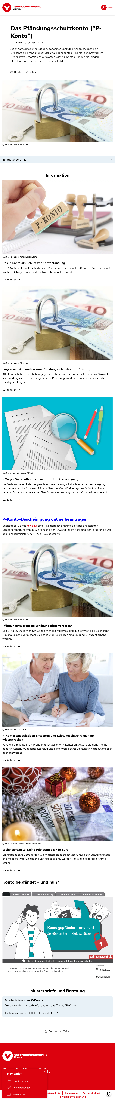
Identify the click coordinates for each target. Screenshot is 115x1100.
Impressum (71, 1093)
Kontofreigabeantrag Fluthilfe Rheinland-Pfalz (30, 1013)
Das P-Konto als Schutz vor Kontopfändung (33, 263)
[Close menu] (45, 1071)
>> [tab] (6, 894)
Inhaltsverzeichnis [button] (14, 160)
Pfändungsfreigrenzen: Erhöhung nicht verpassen (37, 626)
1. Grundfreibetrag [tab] (43, 894)
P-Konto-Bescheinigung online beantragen (45, 519)
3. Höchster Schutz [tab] (92, 894)
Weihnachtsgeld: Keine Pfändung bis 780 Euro (35, 850)
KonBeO (31, 526)
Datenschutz (53, 1093)
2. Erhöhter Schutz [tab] (67, 894)
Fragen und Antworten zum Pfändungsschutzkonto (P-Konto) (46, 369)
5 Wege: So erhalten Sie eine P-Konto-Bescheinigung (40, 479)
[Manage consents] (108, 1093)
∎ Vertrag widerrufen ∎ (73, 1097)
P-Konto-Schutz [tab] (21, 894)
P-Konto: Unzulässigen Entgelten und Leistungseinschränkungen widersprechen (48, 737)
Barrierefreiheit (91, 1093)
